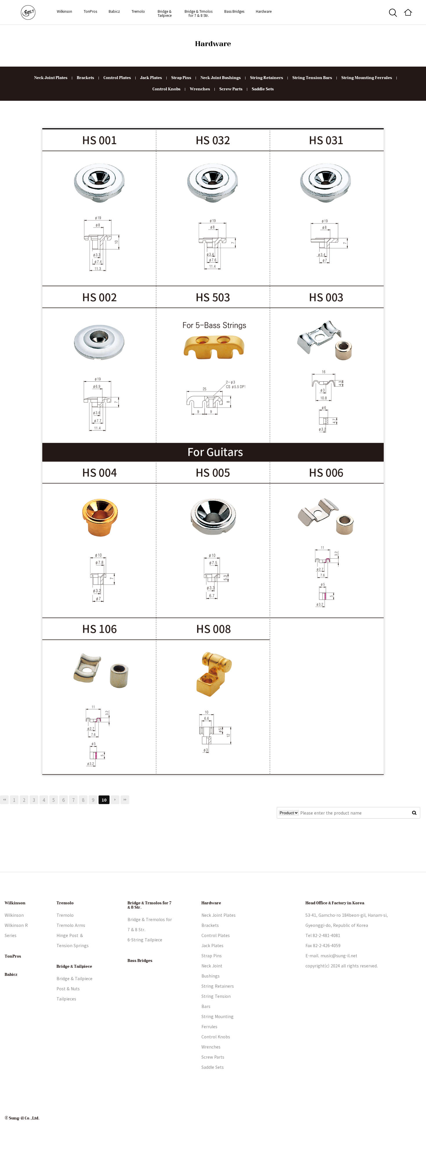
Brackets (85, 78)
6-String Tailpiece (145, 940)
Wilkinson (64, 11)
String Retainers (266, 78)
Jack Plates (151, 78)
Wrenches (200, 89)
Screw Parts (231, 89)
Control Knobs (166, 89)
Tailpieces (66, 999)
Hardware (264, 11)
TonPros (90, 11)
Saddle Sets (263, 89)
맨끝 (125, 799)
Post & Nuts (68, 988)
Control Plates (117, 78)
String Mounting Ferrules (366, 78)
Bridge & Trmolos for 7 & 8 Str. (198, 13)
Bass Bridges (234, 11)
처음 (4, 799)
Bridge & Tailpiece (165, 13)
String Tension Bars (312, 78)
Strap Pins (181, 78)
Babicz (114, 11)
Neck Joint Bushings (221, 78)
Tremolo (138, 11)
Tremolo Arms (71, 925)
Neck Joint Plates (51, 78)
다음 (115, 799)
